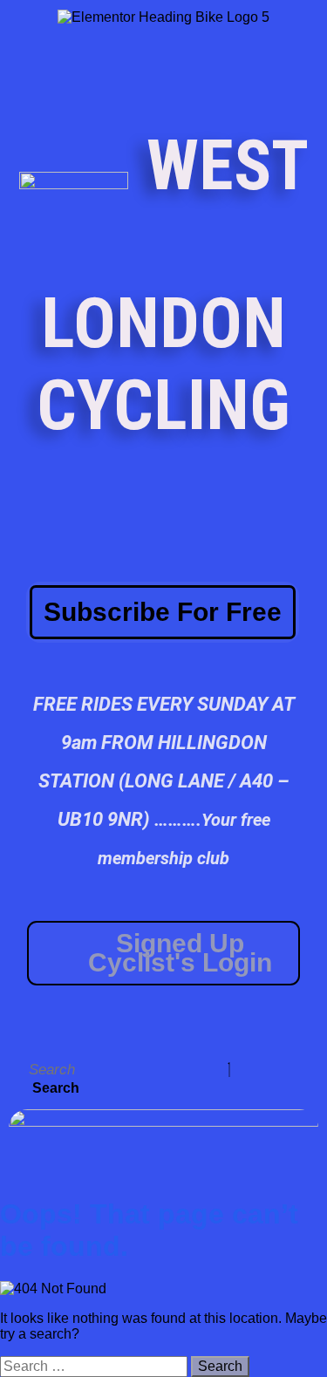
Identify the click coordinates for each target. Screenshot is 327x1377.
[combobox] (126, 1070)
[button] (313, 1027)
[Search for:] (95, 1366)
